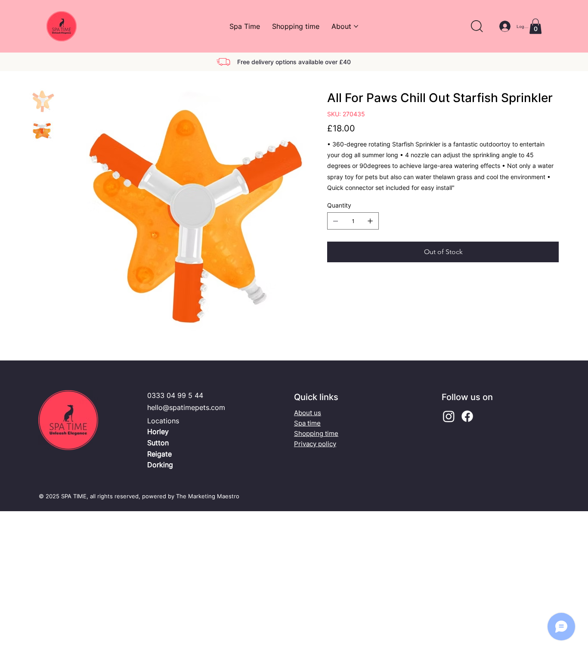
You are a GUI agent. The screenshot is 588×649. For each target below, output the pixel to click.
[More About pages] (356, 26)
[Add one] (370, 221)
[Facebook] (467, 416)
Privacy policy (315, 444)
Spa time (307, 423)
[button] (477, 26)
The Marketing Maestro (207, 496)
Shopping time (316, 433)
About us (307, 413)
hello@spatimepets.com (186, 407)
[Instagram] (448, 416)
